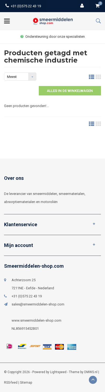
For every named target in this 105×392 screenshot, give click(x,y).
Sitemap (26, 382)
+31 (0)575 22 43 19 (26, 6)
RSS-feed (11, 382)
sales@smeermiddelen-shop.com (38, 304)
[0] (97, 6)
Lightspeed (58, 372)
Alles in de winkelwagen (70, 91)
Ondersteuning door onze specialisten (55, 37)
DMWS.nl (90, 372)
